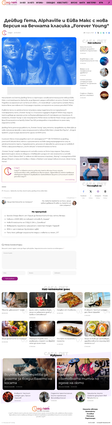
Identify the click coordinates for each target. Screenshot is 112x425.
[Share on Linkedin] (103, 32)
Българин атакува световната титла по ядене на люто (79, 379)
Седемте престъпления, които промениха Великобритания (61, 395)
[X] (90, 194)
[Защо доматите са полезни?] (15, 328)
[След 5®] (9, 2)
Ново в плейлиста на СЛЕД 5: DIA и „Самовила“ (26, 222)
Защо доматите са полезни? (14, 339)
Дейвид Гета (35, 191)
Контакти (90, 411)
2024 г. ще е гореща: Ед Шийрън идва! (23, 229)
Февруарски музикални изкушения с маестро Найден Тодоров (33, 226)
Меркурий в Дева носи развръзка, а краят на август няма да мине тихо (42, 341)
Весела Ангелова (9, 386)
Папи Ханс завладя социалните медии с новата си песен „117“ (33, 233)
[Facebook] (83, 194)
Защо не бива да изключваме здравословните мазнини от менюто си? (96, 341)
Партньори (90, 418)
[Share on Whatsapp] (101, 32)
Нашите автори (90, 409)
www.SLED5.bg (70, 179)
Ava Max (19, 191)
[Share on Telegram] (106, 32)
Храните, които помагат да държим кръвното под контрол (88, 49)
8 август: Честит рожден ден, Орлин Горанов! (22, 395)
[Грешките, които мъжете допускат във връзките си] (81, 397)
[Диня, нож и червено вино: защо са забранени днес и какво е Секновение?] (42, 300)
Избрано (56, 355)
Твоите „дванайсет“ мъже (13, 310)
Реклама (90, 416)
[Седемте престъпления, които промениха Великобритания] (44, 397)
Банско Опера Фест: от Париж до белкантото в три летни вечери (36, 216)
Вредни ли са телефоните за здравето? (85, 71)
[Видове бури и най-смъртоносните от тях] (104, 61)
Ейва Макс (44, 191)
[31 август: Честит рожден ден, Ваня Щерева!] (97, 300)
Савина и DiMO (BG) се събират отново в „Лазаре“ (28, 219)
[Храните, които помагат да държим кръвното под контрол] (104, 50)
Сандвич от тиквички (66, 310)
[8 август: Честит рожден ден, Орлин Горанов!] (8, 397)
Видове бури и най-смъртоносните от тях (89, 60)
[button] (109, 3)
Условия (90, 414)
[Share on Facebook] (95, 32)
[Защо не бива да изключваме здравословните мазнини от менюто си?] (97, 328)
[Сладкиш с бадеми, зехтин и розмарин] (104, 95)
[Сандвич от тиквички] (70, 300)
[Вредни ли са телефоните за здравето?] (104, 72)
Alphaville (13, 191)
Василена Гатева (64, 386)
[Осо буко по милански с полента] (70, 328)
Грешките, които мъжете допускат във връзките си (97, 395)
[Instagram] (97, 194)
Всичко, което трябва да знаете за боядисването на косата (28, 379)
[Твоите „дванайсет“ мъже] (15, 300)
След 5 (10, 33)
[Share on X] (98, 32)
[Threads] (105, 194)
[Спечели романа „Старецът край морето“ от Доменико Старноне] (104, 83)
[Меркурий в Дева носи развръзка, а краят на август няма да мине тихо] (42, 328)
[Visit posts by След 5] (4, 32)
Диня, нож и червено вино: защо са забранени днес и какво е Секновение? (40, 312)
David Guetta (27, 191)
